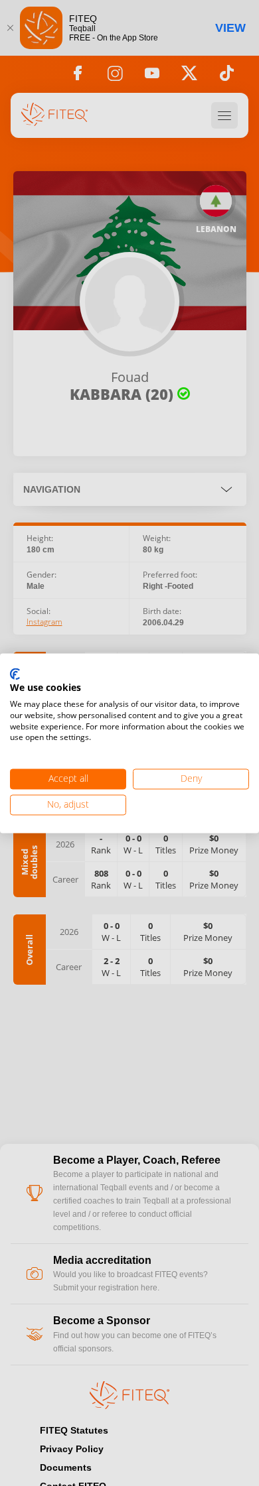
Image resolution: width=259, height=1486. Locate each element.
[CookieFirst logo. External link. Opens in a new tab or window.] (15, 674)
